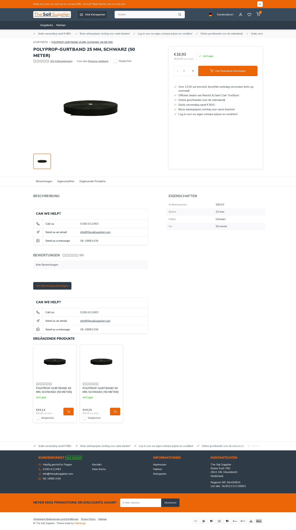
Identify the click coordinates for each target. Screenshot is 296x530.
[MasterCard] (211, 521)
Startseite (40, 42)
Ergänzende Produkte (92, 181)
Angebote (46, 25)
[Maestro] (227, 521)
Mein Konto (99, 469)
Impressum (159, 464)
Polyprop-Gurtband (98, 61)
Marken (61, 25)
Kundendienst (225, 14)
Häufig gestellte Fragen (57, 464)
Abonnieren (170, 502)
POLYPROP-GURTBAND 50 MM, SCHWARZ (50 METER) (101, 390)
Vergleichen (125, 61)
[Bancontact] (219, 521)
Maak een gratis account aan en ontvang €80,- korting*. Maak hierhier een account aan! (79, 4)
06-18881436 (89, 241)
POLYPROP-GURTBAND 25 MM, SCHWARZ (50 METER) (82, 42)
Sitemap (102, 519)
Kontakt (97, 464)
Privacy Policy (88, 519)
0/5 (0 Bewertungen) (61, 61)
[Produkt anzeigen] (68, 411)
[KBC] (251, 521)
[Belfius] (243, 521)
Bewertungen (44, 181)
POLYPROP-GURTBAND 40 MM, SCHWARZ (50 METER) (54, 390)
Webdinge (80, 523)
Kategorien (159, 474)
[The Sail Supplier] (53, 14)
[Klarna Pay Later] (258, 521)
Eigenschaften (65, 181)
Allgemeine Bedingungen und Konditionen (55, 519)
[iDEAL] (203, 521)
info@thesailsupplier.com (95, 232)
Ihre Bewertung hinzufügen (52, 286)
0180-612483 (89, 224)
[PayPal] (235, 521)
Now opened (73, 457)
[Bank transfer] (195, 521)
